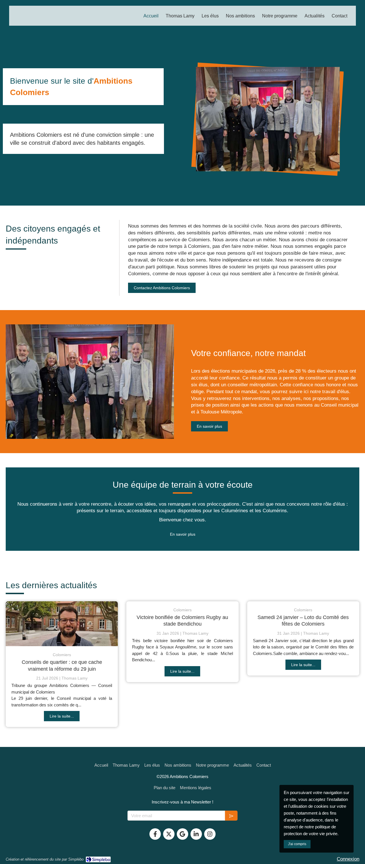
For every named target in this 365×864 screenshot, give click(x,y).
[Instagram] (210, 834)
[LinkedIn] (196, 834)
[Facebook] (155, 834)
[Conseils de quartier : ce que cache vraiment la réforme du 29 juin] (62, 623)
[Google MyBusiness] (182, 834)
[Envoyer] (231, 816)
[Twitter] (169, 834)
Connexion (348, 859)
